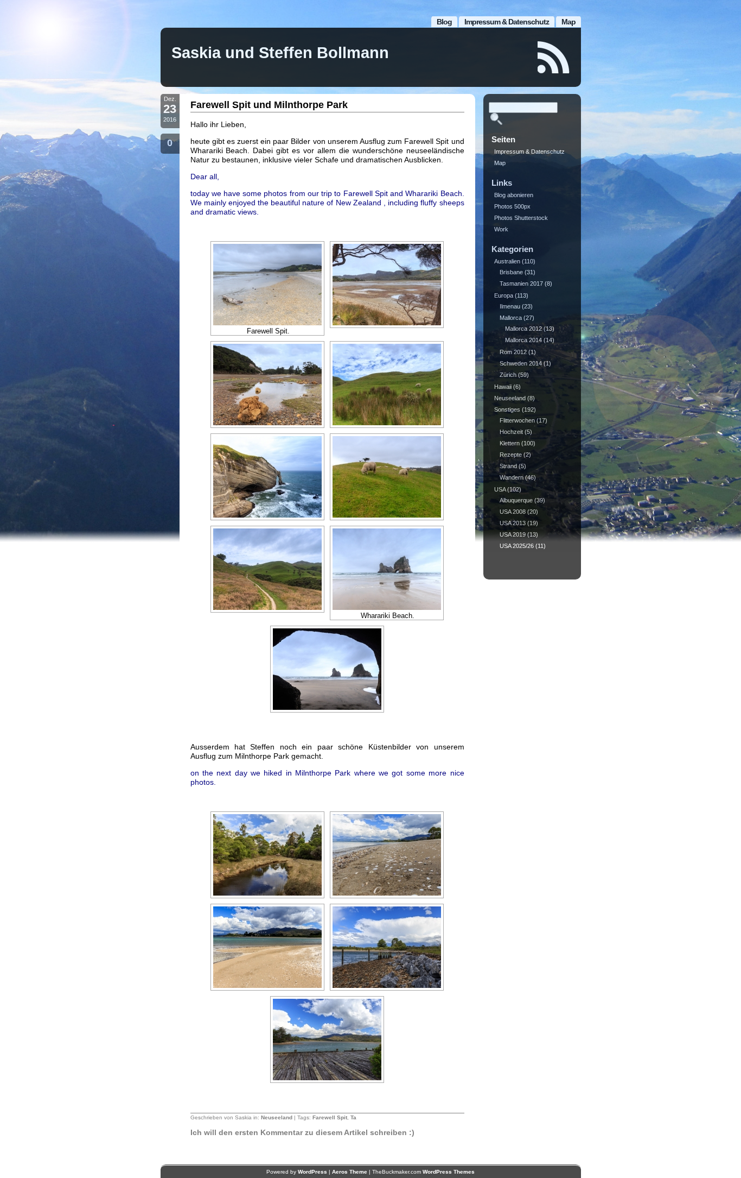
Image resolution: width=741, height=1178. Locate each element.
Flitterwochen (517, 420)
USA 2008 (513, 511)
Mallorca (511, 317)
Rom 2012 (513, 352)
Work (501, 229)
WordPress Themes (449, 1172)
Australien (507, 261)
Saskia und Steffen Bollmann (280, 52)
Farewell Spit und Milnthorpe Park (269, 104)
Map (568, 21)
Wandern (511, 477)
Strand (508, 466)
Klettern (510, 443)
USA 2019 (513, 534)
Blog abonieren (513, 195)
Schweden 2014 (521, 363)
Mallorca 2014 (523, 340)
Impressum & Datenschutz (506, 21)
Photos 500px (512, 206)
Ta (353, 1117)
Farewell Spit (329, 1117)
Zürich (508, 374)
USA (500, 489)
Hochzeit (511, 432)
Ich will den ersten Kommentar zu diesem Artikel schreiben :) (302, 1132)
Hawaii (503, 386)
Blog (444, 21)
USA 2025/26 (517, 546)
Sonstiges (507, 409)
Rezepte (511, 454)
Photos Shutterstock (521, 218)
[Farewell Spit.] (267, 284)
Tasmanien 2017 (521, 283)
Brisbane (511, 272)
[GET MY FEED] (554, 57)
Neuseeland (276, 1117)
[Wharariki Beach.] (387, 569)
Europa (503, 295)
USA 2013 (513, 523)
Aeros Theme (349, 1172)
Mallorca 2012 (523, 328)
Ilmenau (510, 306)
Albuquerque (516, 500)
